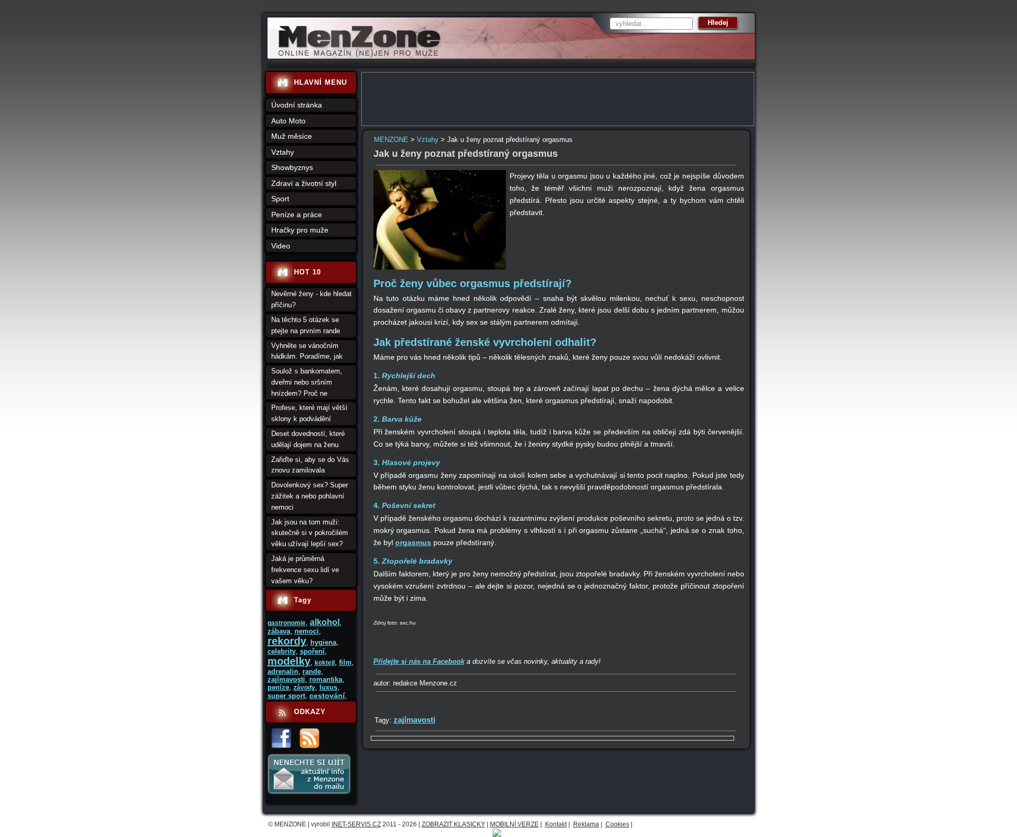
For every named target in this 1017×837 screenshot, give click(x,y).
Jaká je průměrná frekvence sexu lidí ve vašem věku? (305, 570)
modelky (288, 661)
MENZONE (391, 140)
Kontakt (556, 824)
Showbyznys (292, 167)
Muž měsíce (291, 136)
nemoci (307, 631)
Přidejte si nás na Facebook (419, 661)
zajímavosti (414, 719)
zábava (278, 631)
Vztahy (428, 140)
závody (304, 687)
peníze (278, 687)
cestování (327, 695)
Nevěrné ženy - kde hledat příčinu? (311, 299)
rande (311, 671)
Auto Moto (288, 121)
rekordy (286, 641)
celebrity (281, 651)
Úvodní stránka (296, 105)
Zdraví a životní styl (303, 183)
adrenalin (282, 671)
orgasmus (413, 542)
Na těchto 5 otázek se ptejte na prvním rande (305, 325)
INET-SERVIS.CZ (356, 824)
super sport (286, 696)
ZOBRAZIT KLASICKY (453, 824)
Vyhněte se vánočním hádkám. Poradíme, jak (307, 351)
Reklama (586, 824)
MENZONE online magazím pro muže (356, 55)
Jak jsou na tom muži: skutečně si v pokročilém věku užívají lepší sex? (309, 533)
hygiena (323, 642)
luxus (328, 687)
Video (280, 246)
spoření (312, 651)
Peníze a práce (296, 214)
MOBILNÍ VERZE (514, 824)
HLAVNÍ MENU (320, 82)
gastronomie (286, 623)
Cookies (617, 824)
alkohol (325, 622)
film (345, 662)
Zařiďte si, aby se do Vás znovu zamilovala (310, 465)
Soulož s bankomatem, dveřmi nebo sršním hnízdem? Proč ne (306, 382)
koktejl (325, 662)
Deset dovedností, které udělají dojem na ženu (308, 439)
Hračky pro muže (299, 230)
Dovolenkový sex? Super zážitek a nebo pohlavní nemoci (309, 496)
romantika (325, 679)
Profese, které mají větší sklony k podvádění (309, 413)
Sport (280, 198)
